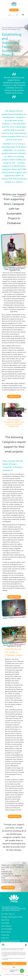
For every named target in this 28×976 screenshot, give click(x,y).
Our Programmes (10, 27)
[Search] (17, 15)
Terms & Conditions (20, 974)
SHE (16, 27)
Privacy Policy (12, 974)
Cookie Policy (7, 974)
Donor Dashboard (6, 926)
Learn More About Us (7, 914)
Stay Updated (5, 923)
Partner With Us (6, 932)
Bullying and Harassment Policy (10, 941)
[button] (26, 945)
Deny (14, 967)
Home (3, 27)
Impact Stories (5, 920)
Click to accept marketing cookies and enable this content (14, 409)
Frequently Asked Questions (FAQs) (11, 917)
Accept (14, 963)
